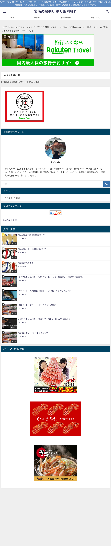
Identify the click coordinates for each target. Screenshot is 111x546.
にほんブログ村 (10, 220)
